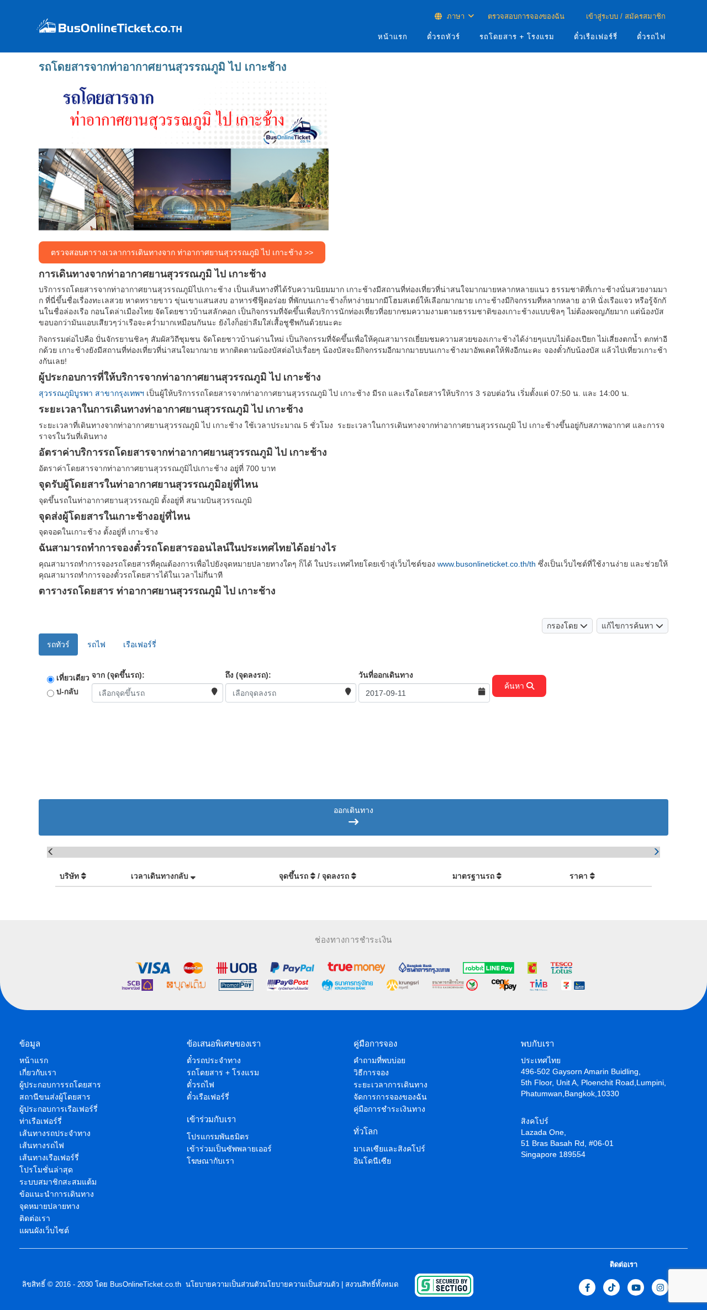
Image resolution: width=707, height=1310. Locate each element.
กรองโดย (563, 625)
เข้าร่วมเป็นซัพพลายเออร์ (229, 1148)
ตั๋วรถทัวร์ (443, 36)
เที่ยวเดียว (72, 677)
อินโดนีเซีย (372, 1160)
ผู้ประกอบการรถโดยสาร (60, 1084)
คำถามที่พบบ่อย (379, 1060)
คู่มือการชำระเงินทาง (389, 1109)
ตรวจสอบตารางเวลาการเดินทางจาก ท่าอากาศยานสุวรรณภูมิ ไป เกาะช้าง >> (182, 252)
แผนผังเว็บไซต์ (44, 1230)
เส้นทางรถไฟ (41, 1145)
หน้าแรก (393, 36)
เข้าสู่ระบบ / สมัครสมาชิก (625, 16)
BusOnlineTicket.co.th (145, 1284)
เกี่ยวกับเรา (37, 1072)
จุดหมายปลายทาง (49, 1206)
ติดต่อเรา (34, 1218)
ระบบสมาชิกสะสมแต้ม (58, 1181)
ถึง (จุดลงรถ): (248, 674)
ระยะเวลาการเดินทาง (391, 1084)
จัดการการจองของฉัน (390, 1096)
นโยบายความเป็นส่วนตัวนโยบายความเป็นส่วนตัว (261, 1284)
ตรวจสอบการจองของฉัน (526, 16)
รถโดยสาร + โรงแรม (517, 36)
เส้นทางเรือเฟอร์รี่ (49, 1157)
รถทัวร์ (58, 644)
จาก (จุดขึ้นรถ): (118, 674)
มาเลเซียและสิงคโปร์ (389, 1148)
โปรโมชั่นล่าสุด (46, 1169)
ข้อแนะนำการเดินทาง (56, 1194)
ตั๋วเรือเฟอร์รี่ (596, 36)
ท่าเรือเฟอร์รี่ (40, 1121)
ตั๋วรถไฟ (651, 36)
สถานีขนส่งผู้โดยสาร (55, 1096)
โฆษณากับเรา (210, 1160)
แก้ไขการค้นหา (629, 625)
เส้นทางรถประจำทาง (55, 1133)
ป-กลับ (67, 691)
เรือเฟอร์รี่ (139, 644)
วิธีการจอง (371, 1072)
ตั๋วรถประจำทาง (214, 1060)
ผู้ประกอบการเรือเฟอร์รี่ (58, 1109)
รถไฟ (96, 644)
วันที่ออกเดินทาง (385, 674)
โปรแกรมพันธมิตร (218, 1136)
